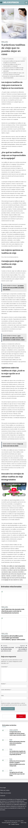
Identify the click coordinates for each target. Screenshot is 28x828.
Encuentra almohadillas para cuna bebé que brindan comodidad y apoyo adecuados (13, 638)
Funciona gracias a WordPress (10, 822)
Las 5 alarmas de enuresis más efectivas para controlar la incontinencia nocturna (12, 611)
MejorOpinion (11, 2)
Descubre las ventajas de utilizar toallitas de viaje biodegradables (13, 76)
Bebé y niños (4, 41)
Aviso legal (3, 787)
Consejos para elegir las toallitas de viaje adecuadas (13, 70)
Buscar (21, 716)
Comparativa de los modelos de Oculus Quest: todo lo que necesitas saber (17, 733)
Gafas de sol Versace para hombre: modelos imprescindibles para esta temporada (17, 763)
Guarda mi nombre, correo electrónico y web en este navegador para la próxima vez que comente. (14, 704)
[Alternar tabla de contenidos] (23, 59)
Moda (10, 739)
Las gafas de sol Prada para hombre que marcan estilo (17, 774)
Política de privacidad (5, 793)
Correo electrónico (6, 689)
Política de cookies (4, 790)
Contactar (2, 795)
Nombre (3, 683)
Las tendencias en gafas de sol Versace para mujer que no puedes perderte (17, 752)
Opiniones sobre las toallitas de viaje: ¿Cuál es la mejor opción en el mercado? (13, 73)
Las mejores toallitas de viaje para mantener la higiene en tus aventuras (14, 61)
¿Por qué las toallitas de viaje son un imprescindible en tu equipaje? (12, 65)
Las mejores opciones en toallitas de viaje (13, 67)
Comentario (4, 666)
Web (2, 695)
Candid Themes (15, 824)
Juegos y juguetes (13, 729)
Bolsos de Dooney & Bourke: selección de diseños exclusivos (17, 743)
